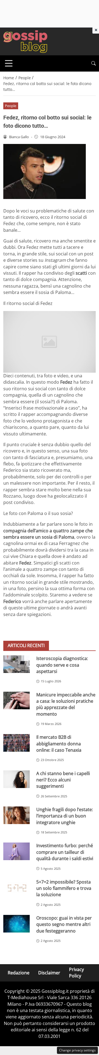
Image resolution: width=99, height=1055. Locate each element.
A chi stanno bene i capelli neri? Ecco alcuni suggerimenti (63, 779)
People (10, 105)
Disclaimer (49, 973)
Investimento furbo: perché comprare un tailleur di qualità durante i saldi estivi (64, 852)
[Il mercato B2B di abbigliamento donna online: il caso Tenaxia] (16, 743)
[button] (93, 63)
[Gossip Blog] (25, 41)
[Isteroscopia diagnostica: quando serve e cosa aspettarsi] (16, 664)
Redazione (18, 973)
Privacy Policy (76, 972)
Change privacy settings (77, 1050)
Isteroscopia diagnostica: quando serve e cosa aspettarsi (62, 664)
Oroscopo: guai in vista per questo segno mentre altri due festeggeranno (64, 924)
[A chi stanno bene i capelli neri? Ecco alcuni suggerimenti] (16, 779)
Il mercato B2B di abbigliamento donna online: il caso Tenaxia (58, 743)
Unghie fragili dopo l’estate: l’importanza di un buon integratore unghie (64, 815)
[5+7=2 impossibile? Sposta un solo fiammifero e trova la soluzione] (16, 887)
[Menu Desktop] (8, 63)
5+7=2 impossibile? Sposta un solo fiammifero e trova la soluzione (63, 888)
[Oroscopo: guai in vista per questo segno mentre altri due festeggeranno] (16, 924)
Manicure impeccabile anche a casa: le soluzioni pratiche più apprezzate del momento (65, 704)
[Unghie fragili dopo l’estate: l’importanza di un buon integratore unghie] (16, 815)
